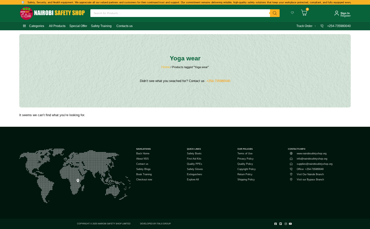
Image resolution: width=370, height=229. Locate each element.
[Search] (275, 13)
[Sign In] (336, 13)
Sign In (345, 13)
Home (165, 67)
